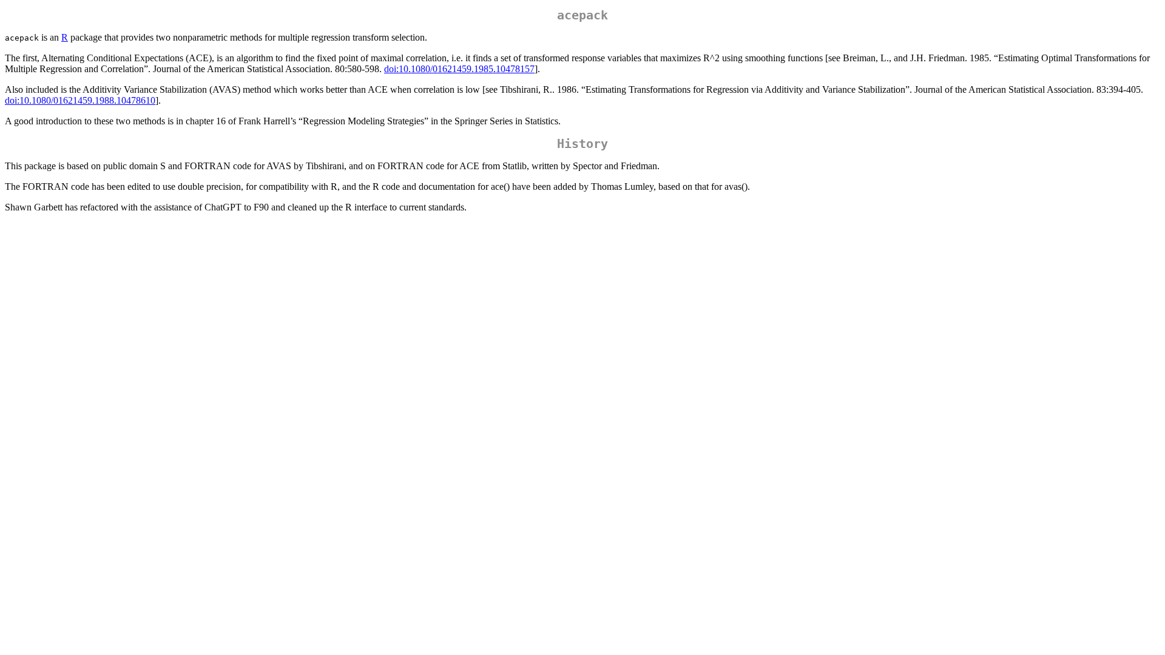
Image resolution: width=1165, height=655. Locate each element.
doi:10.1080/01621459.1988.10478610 (80, 100)
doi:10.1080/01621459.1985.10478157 (459, 69)
